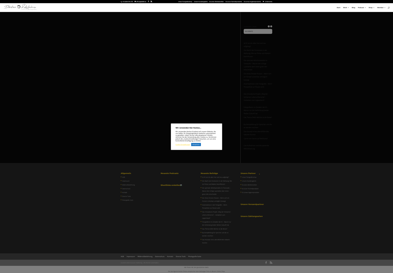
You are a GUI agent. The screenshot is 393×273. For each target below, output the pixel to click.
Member (380, 7)
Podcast (361, 7)
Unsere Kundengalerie (201, 1)
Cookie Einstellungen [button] (183, 145)
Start (338, 7)
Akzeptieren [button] (196, 144)
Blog (353, 7)
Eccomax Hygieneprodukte (252, 1)
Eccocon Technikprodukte (234, 1)
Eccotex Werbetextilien (216, 1)
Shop (371, 7)
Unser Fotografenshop (185, 1)
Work (345, 7)
